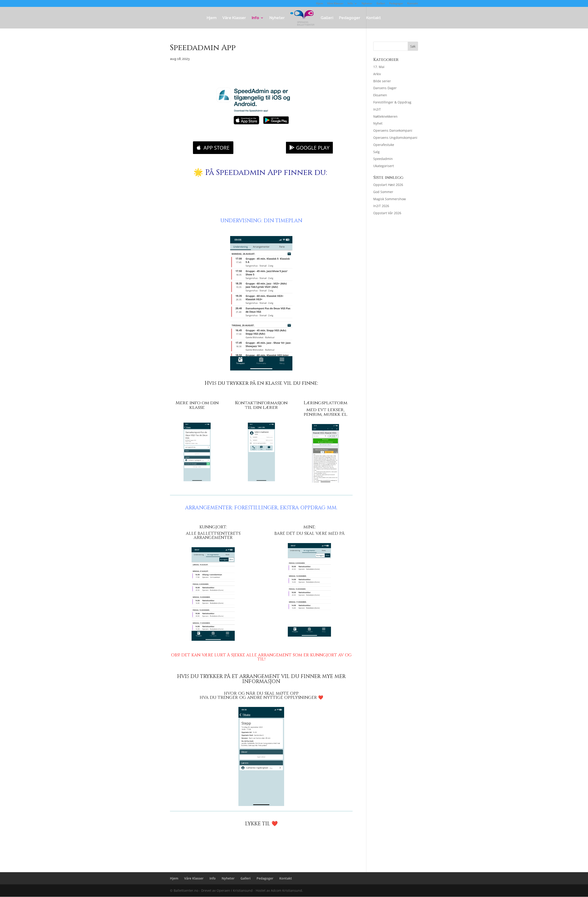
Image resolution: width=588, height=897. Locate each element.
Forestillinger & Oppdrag (392, 102)
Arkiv (377, 74)
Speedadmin (383, 159)
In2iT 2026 (381, 206)
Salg (376, 152)
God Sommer (383, 192)
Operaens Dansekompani (392, 130)
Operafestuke (383, 144)
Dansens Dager (385, 88)
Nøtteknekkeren (385, 116)
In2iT (377, 109)
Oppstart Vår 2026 (387, 213)
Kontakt (412, 3)
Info (350, 3)
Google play (312, 147)
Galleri (380, 3)
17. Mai (378, 67)
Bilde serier (382, 81)
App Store (216, 147)
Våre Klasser (335, 3)
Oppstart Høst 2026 (388, 184)
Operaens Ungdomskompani (395, 137)
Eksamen (380, 95)
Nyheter (367, 3)
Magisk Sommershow (389, 199)
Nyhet (377, 123)
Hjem (319, 3)
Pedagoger (396, 3)
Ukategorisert (383, 166)
